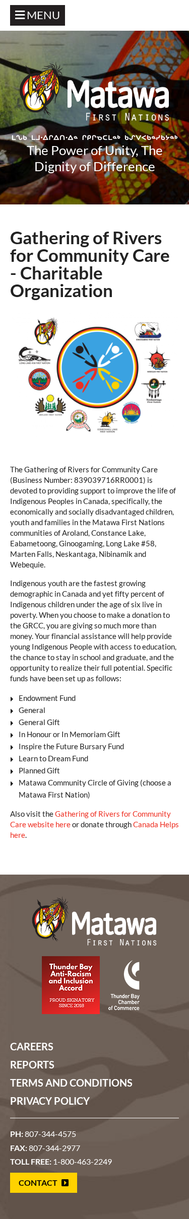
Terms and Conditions (71, 1083)
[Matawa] (94, 96)
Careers (31, 1046)
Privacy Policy (50, 1101)
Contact (39, 1182)
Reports (32, 1064)
